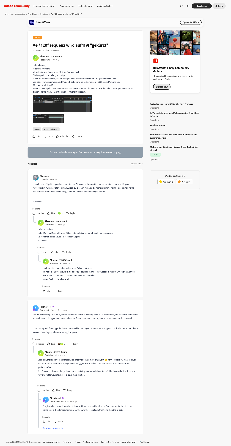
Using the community (51, 442)
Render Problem (157, 125)
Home (6, 14)
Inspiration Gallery (105, 6)
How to (37, 129)
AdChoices (145, 442)
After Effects (32, 14)
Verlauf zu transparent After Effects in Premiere (171, 103)
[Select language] (187, 5)
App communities (18, 14)
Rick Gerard (45, 306)
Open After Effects (191, 22)
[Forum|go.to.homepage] (17, 5)
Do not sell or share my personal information (118, 442)
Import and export (51, 129)
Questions (44, 14)
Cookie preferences (90, 442)
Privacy (78, 442)
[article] (85, 195)
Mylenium (44, 176)
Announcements (67, 6)
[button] (202, 5)
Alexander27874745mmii (51, 56)
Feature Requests (85, 6)
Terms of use (67, 442)
